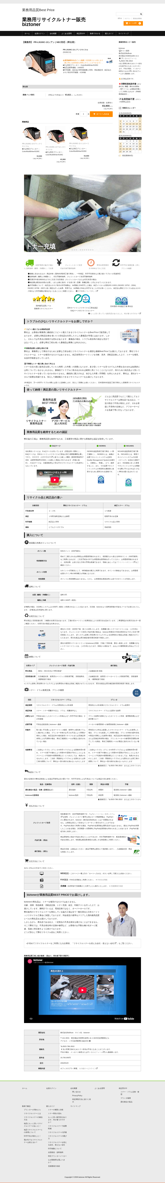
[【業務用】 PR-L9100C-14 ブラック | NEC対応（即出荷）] (32, 134)
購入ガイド (109, 33)
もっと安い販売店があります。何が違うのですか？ (57, 1119)
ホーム (27, 33)
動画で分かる (95, 33)
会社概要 (53, 33)
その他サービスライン (87, 1068)
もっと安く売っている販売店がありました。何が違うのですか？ (114, 314)
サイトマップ (123, 33)
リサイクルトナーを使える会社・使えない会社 (94, 943)
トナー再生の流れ (55, 1113)
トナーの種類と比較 (55, 1110)
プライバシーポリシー (124, 562)
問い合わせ (76, 1092)
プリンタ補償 (126, 1098)
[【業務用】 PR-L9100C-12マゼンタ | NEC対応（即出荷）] (56, 135)
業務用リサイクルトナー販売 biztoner (54, 22)
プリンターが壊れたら (32, 1110)
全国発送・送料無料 (55, 1152)
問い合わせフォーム (129, 58)
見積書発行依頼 (117, 886)
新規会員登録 (137, 18)
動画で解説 (26, 1106)
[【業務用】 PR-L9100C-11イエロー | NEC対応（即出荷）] (79, 134)
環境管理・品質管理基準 (41, 457)
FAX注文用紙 (102, 880)
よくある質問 (66, 33)
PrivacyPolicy (77, 1095)
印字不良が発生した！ (32, 1136)
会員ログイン (40, 33)
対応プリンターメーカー (57, 1156)
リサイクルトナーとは (32, 1113)
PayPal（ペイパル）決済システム (102, 814)
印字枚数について (55, 1149)
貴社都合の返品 (126, 1102)
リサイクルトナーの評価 (57, 1132)
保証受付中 (81, 33)
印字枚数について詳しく (87, 291)
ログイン (127, 18)
